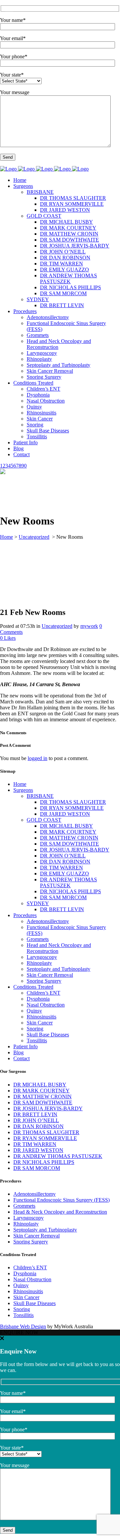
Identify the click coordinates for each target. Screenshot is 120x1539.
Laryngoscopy (42, 957)
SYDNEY (38, 903)
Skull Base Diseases (48, 1034)
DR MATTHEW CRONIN (69, 838)
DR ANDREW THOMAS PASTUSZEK (68, 882)
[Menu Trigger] (9, 9)
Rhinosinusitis (41, 1016)
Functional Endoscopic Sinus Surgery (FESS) (61, 1200)
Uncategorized (34, 537)
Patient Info (25, 1046)
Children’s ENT (43, 993)
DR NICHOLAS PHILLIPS (70, 891)
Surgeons (23, 790)
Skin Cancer (40, 1022)
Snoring (35, 1028)
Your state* (12, 75)
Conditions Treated (33, 987)
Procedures (25, 915)
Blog (18, 1052)
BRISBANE (40, 796)
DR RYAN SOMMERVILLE (72, 808)
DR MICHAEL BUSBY (66, 826)
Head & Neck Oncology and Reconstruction (60, 1212)
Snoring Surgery (44, 981)
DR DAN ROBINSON (65, 861)
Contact (21, 1058)
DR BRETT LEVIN (62, 909)
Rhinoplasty (39, 963)
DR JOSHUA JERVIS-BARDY (74, 849)
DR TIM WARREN (61, 867)
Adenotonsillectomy (48, 921)
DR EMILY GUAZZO (64, 873)
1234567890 (13, 465)
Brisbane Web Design (23, 1326)
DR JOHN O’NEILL (63, 855)
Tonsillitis (37, 1040)
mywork (89, 626)
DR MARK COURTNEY (68, 832)
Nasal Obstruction (46, 1005)
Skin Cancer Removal (50, 975)
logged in (37, 758)
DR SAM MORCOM (63, 897)
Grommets (38, 939)
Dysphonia (38, 999)
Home (6, 537)
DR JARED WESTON (65, 814)
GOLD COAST (44, 820)
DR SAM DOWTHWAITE (69, 844)
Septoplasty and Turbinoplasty (58, 969)
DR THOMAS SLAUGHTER (73, 802)
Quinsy (34, 1011)
